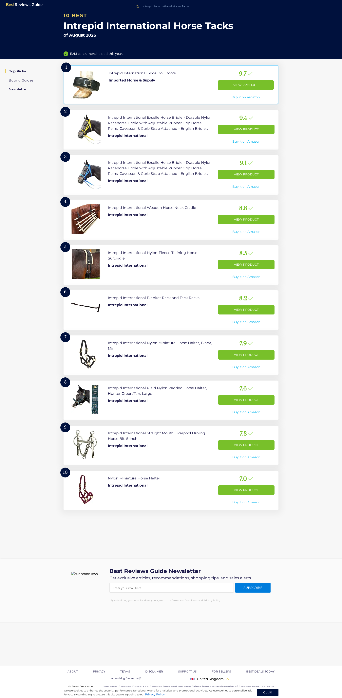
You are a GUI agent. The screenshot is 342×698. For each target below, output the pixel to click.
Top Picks (17, 71)
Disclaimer (154, 671)
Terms (125, 671)
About (72, 671)
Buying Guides (21, 80)
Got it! (267, 692)
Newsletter (18, 89)
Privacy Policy (155, 694)
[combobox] (171, 6)
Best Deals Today (260, 671)
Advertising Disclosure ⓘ (126, 678)
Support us (187, 671)
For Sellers (221, 671)
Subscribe (252, 588)
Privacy (99, 671)
